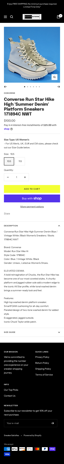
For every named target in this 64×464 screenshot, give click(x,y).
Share (7, 213)
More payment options (32, 206)
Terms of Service (44, 374)
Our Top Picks (11, 389)
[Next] (58, 87)
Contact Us (9, 395)
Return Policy (42, 362)
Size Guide (9, 332)
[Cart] (58, 16)
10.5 (9, 161)
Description (11, 226)
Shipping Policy (43, 368)
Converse (9, 93)
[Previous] (5, 87)
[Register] (52, 423)
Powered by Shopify (32, 435)
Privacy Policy (42, 357)
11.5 (20, 161)
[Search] (11, 16)
